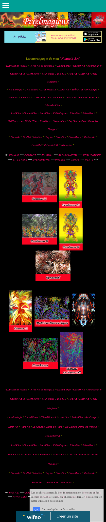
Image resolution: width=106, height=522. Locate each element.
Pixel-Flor (61, 137)
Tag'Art (49, 137)
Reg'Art (73, 73)
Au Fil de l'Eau (29, 121)
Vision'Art (13, 97)
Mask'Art (84, 73)
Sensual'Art (59, 121)
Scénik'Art (77, 89)
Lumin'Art (63, 89)
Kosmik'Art (79, 65)
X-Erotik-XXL (51, 145)
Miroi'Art (37, 137)
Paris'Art (25, 97)
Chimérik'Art (30, 113)
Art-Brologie (15, 89)
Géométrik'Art (53, 105)
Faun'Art (15, 137)
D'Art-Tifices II (48, 89)
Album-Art (67, 145)
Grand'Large (63, 65)
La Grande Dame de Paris (47, 97)
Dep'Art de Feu (77, 121)
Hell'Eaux (13, 121)
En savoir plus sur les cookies (58, 509)
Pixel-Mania (75, 137)
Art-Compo (91, 89)
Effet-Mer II (89, 113)
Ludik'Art (16, 113)
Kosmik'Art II (95, 65)
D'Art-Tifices (32, 89)
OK (36, 509)
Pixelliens (45, 121)
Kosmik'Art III (18, 73)
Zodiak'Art (89, 137)
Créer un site (67, 516)
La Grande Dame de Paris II (81, 97)
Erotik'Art (37, 145)
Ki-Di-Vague (59, 113)
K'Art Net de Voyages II (42, 65)
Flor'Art (27, 137)
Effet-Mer (75, 113)
